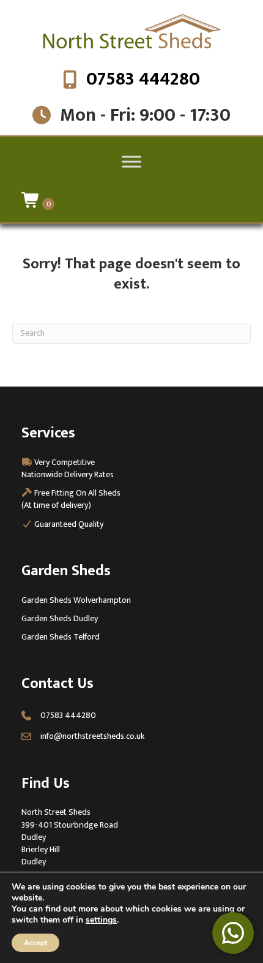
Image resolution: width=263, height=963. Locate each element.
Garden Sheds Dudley (59, 618)
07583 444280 (143, 79)
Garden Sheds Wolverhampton (76, 600)
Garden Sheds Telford (60, 637)
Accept (35, 943)
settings (101, 920)
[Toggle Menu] (131, 161)
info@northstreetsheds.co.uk (92, 736)
